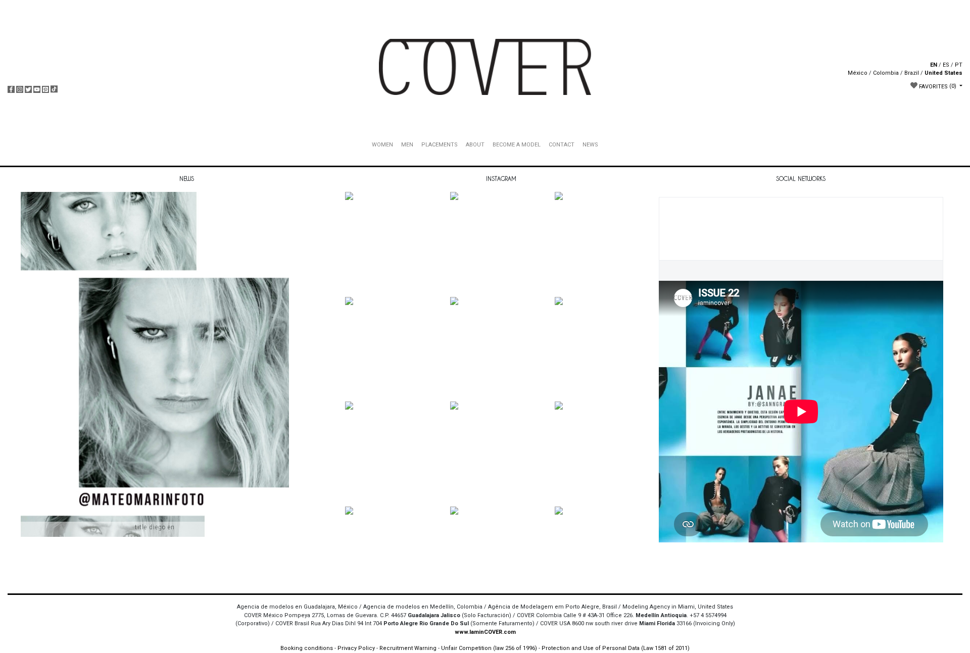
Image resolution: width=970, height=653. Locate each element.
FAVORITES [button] (936, 86)
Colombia (886, 73)
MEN (407, 144)
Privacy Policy (356, 648)
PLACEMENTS (439, 144)
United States (943, 73)
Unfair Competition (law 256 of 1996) (489, 648)
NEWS (590, 144)
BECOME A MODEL (517, 144)
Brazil (911, 73)
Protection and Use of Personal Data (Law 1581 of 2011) (616, 648)
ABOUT (475, 144)
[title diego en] (155, 381)
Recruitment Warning (408, 648)
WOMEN (382, 144)
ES (946, 65)
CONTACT (561, 144)
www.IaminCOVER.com (485, 632)
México (857, 73)
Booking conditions (306, 648)
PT (958, 65)
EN (933, 65)
